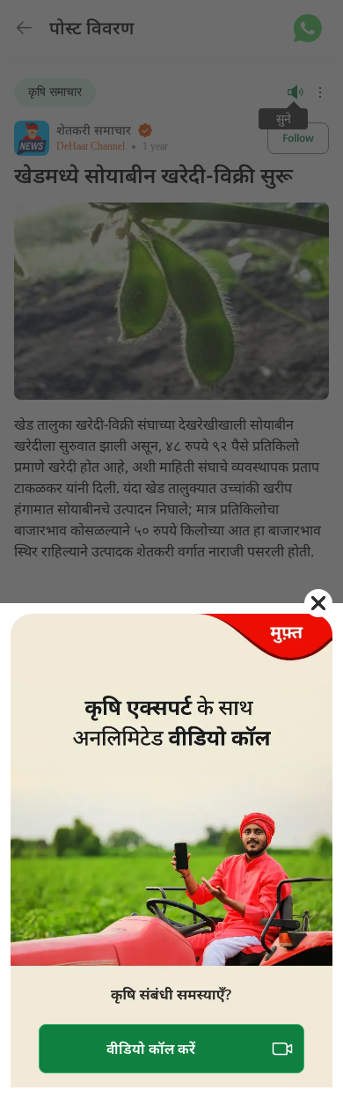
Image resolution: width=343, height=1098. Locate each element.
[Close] (318, 603)
